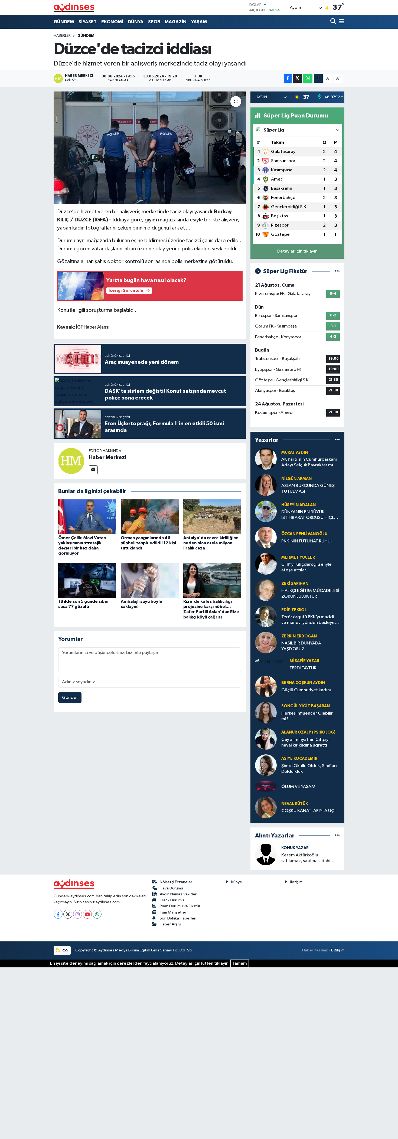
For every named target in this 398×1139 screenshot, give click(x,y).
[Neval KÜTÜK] (266, 807)
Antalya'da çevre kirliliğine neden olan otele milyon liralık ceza (211, 543)
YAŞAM (199, 21)
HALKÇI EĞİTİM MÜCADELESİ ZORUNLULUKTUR (310, 593)
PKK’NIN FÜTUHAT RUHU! (306, 541)
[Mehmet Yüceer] (266, 563)
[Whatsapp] (97, 914)
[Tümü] (337, 439)
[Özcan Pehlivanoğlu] (266, 537)
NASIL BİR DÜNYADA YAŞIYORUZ (301, 646)
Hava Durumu (171, 888)
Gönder (70, 697)
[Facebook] (58, 914)
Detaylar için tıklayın (297, 251)
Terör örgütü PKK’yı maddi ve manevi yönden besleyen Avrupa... (309, 620)
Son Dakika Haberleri (178, 918)
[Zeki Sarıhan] (266, 590)
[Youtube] (87, 914)
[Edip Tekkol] (266, 616)
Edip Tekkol (294, 610)
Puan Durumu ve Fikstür (180, 906)
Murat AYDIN (294, 452)
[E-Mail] (93, 469)
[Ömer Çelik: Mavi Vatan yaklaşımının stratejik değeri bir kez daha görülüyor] (87, 516)
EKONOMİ (112, 21)
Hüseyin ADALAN (298, 505)
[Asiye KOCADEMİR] (266, 765)
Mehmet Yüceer (298, 557)
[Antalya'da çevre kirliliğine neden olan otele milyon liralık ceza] (212, 516)
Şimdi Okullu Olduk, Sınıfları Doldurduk (309, 769)
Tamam (239, 963)
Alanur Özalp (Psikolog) (308, 732)
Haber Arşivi (170, 924)
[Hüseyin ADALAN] (266, 511)
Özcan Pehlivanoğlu (304, 534)
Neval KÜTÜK (294, 804)
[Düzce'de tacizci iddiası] (150, 147)
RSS (64, 950)
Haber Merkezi (107, 457)
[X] (67, 914)
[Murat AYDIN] (266, 458)
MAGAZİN (176, 21)
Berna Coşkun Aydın (303, 683)
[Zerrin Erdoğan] (266, 642)
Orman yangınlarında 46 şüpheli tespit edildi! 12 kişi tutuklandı (148, 543)
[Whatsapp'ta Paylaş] (307, 78)
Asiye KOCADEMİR (299, 759)
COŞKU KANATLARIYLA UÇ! (308, 811)
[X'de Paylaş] (297, 78)
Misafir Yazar (304, 661)
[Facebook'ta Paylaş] (288, 78)
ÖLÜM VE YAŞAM (298, 786)
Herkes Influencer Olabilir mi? (307, 716)
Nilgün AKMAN (296, 479)
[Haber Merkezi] (71, 461)
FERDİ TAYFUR (303, 668)
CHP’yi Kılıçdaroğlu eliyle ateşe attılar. (306, 567)
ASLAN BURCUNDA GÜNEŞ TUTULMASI (308, 488)
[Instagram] (77, 914)
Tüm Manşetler (173, 912)
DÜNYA (135, 21)
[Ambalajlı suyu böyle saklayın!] (150, 580)
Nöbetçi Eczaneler (176, 882)
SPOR (154, 21)
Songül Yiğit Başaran (305, 706)
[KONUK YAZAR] (266, 854)
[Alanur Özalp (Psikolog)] (266, 739)
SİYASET (88, 21)
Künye (236, 882)
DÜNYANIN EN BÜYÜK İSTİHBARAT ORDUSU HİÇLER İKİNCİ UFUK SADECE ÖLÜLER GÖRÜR (310, 515)
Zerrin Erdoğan (299, 636)
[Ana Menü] (341, 22)
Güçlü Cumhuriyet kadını (306, 690)
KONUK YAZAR (295, 848)
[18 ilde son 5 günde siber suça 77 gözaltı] (87, 580)
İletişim (296, 882)
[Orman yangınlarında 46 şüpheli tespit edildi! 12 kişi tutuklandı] (150, 516)
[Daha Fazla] (318, 78)
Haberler (62, 36)
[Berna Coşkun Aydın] (266, 686)
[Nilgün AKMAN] (266, 485)
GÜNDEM (64, 21)
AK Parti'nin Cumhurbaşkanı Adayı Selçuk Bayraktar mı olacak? (309, 462)
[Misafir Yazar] (270, 661)
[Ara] (333, 22)
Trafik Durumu (172, 900)
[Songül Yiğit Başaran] (266, 712)
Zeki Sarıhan (294, 584)
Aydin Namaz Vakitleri (178, 894)
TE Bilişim (336, 950)
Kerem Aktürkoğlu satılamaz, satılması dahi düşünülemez (305, 858)
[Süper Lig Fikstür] (337, 271)
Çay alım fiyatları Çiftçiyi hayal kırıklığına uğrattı (305, 742)
